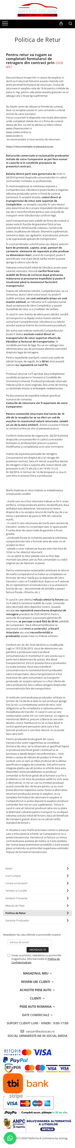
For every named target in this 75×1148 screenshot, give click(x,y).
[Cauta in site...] (70, 24)
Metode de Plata (14, 905)
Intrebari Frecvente (16, 898)
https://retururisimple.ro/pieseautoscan (29, 146)
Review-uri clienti (36, 982)
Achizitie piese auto (36, 990)
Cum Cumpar (13, 876)
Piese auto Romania (36, 1006)
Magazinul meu (36, 973)
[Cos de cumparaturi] (61, 24)
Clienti (36, 998)
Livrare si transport (16, 883)
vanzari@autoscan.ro (40, 1031)
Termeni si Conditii (16, 890)
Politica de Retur (15, 913)
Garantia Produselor (17, 920)
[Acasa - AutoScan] (38, 10)
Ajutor (9, 868)
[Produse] (5, 25)
